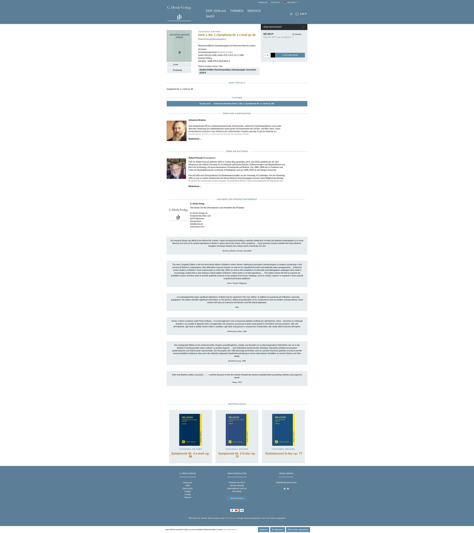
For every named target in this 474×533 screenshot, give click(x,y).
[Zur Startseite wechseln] (182, 13)
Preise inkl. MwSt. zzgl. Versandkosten (277, 37)
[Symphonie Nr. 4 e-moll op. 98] (190, 430)
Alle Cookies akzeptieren (298, 530)
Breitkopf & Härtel (225, 52)
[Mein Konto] (291, 14)
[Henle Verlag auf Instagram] (306, 2)
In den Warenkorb (290, 55)
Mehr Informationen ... (231, 529)
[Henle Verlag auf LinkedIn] (239, 523)
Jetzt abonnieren (237, 498)
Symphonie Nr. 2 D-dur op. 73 (237, 455)
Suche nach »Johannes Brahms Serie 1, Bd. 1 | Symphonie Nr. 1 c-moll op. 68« (237, 104)
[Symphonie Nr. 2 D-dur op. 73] (237, 430)
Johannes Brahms (190, 449)
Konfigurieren (277, 530)
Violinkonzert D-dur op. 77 (283, 453)
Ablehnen (263, 530)
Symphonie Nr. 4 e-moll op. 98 (190, 455)
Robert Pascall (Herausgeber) (212, 39)
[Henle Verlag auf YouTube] (302, 2)
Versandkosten (230, 518)
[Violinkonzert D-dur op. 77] (283, 430)
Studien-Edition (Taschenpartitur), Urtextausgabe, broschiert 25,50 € (227, 71)
